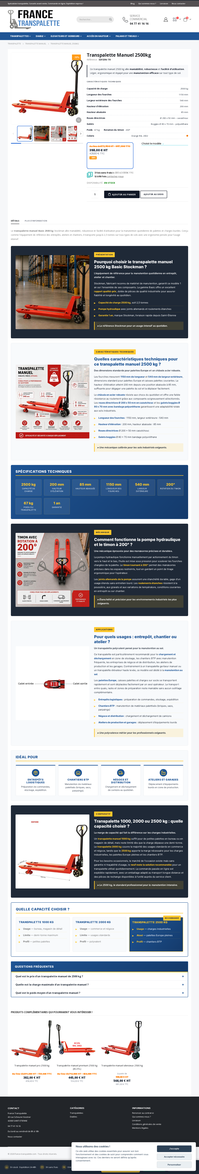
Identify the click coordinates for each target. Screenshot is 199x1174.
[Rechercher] (110, 19)
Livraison (164, 3)
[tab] (15, 221)
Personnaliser (174, 1164)
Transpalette (14, 43)
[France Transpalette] (34, 18)
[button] (78, 120)
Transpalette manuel (35, 43)
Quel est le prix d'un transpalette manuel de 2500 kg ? (49, 976)
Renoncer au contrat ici (143, 1113)
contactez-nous (115, 176)
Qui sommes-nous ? (147, 3)
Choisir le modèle (151, 143)
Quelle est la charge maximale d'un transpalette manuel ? (52, 984)
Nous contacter (178, 3)
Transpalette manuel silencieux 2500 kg (122, 1065)
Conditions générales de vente (146, 1124)
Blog (133, 3)
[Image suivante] (80, 133)
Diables (73, 1116)
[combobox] (95, 19)
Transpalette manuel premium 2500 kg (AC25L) (77, 1067)
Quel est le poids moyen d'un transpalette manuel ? (48, 993)
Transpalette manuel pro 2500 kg (31, 1065)
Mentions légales (140, 1127)
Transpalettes (76, 1113)
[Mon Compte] (166, 19)
